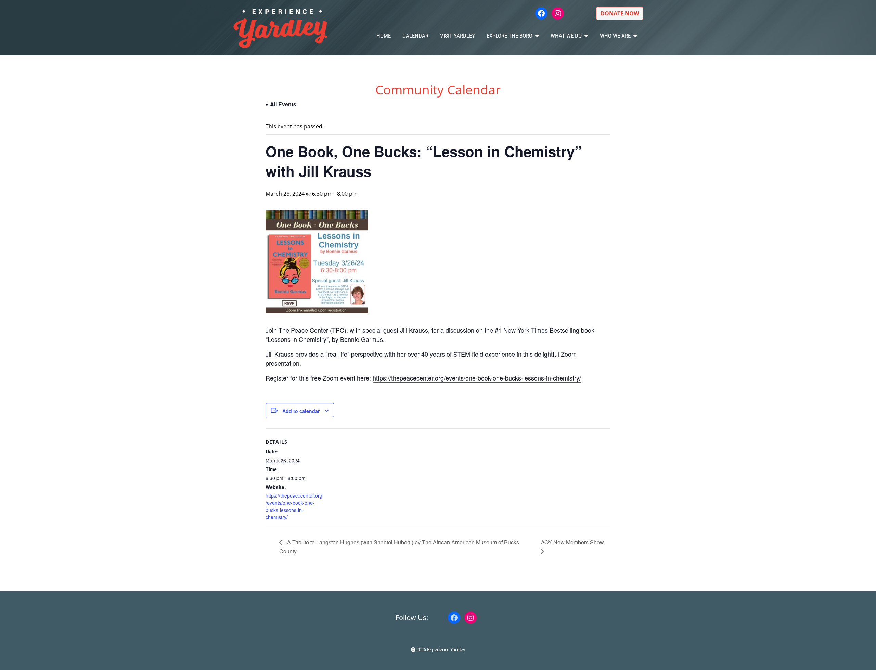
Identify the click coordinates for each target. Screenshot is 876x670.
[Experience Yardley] (280, 27)
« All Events (281, 104)
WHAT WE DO (566, 35)
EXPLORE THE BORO (509, 35)
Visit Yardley (457, 35)
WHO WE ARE (615, 35)
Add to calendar (301, 411)
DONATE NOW (620, 13)
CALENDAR (415, 35)
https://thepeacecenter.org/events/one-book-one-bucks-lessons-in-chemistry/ (477, 377)
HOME (383, 35)
